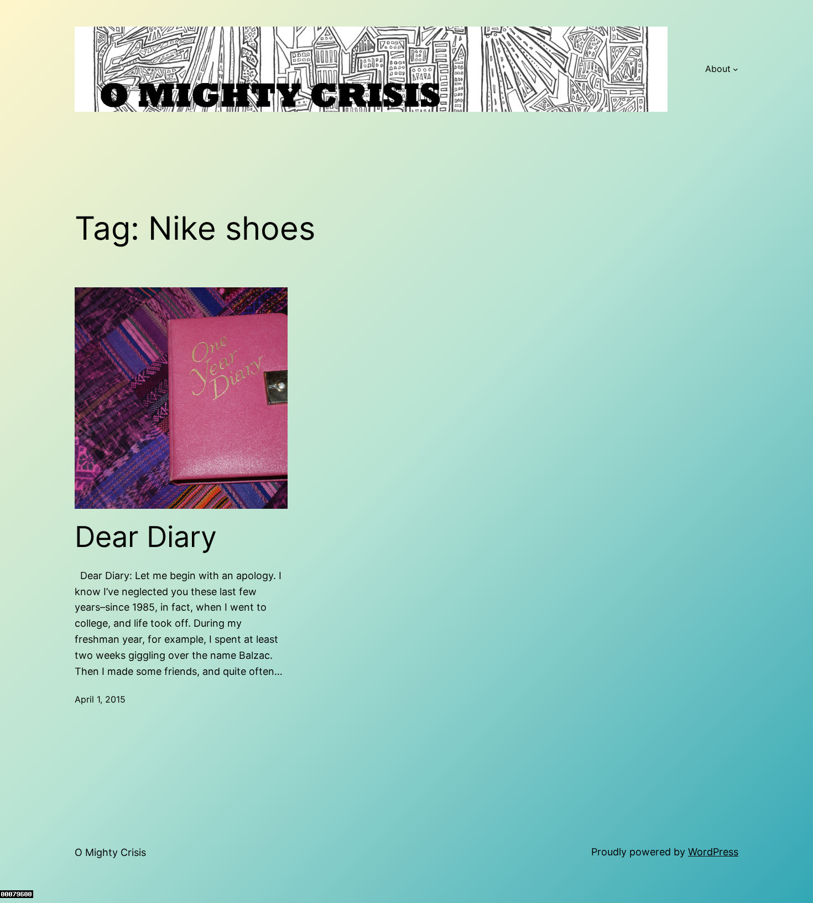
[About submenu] (735, 69)
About (718, 68)
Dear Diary (146, 537)
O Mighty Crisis (110, 852)
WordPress (713, 852)
